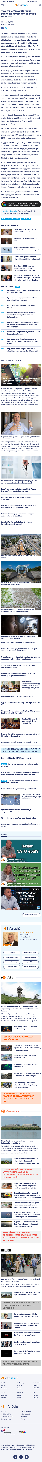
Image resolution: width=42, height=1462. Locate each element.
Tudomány (20, 1383)
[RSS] (15, 1457)
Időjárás (36, 1398)
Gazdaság (13, 211)
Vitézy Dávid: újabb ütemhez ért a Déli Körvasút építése (18, 556)
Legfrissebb (20, 1393)
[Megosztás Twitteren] (5, 28)
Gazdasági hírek (6, 1419)
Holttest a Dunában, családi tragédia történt (18, 789)
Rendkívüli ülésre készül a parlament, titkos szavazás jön (31, 721)
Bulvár (3, 1393)
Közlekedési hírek (6, 1414)
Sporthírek (24, 1416)
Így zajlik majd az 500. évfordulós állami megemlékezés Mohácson (15, 583)
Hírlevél (36, 1395)
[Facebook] (21, 1457)
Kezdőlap (5, 211)
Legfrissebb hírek (26, 1411)
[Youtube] (27, 1457)
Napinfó (3, 1398)
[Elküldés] (9, 28)
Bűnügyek (4, 1395)
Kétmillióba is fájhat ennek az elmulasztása (18, 643)
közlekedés (26, 219)
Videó (19, 1398)
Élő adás (12, 952)
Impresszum (5, 1447)
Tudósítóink (37, 1383)
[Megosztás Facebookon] (2, 28)
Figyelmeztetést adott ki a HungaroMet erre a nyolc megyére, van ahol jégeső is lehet (17, 610)
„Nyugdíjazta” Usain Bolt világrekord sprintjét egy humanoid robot (31, 797)
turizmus (5, 219)
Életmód (36, 1388)
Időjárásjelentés (25, 1414)
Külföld (3, 1385)
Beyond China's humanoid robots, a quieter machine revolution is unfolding (21, 1305)
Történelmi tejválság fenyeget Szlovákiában (18, 818)
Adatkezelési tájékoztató (18, 1447)
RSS (20, 1449)
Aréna (23, 1419)
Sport (19, 1388)
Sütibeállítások (27, 1449)
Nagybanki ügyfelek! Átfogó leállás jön (16, 758)
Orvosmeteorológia (7, 1416)
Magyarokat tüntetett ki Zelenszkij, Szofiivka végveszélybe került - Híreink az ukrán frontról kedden (19, 1009)
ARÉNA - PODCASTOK (8, 1)
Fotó (35, 1393)
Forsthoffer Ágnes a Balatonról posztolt (17, 697)
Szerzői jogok (13, 1449)
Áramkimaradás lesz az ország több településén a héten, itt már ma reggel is (18, 637)
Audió (19, 1395)
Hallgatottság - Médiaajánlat (25, 1445)
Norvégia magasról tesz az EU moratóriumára (19, 742)
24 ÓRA (18, 287)
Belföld (3, 1383)
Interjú (36, 1385)
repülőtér (15, 219)
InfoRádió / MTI (7, 22)
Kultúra (19, 1385)
